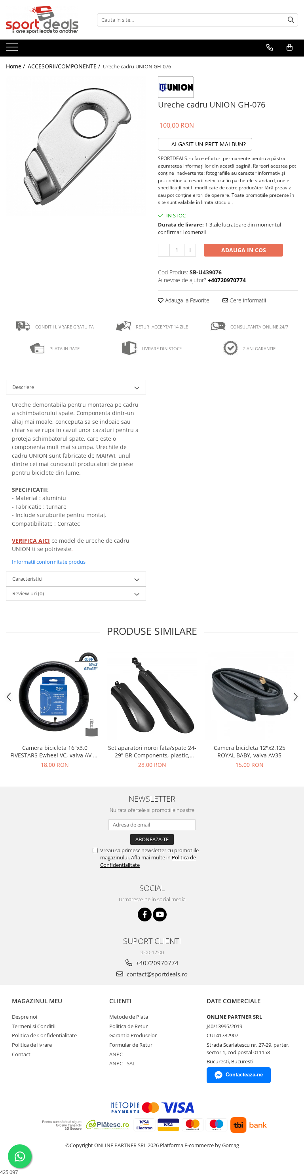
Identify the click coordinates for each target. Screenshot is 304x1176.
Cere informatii (247, 300)
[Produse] (13, 49)
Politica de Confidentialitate (44, 1035)
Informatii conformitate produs (49, 561)
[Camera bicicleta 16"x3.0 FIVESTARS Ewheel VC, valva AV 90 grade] (54, 695)
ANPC (116, 1054)
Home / (16, 66)
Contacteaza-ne (244, 1075)
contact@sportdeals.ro (156, 974)
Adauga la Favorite (186, 300)
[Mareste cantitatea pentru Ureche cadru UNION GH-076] (190, 250)
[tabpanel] (76, 146)
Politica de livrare (32, 1044)
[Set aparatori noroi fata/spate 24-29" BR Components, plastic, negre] (152, 695)
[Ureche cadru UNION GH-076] (76, 146)
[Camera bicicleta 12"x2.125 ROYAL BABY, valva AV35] (249, 695)
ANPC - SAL (122, 1063)
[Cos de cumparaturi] (289, 47)
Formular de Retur (130, 1044)
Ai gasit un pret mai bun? (208, 144)
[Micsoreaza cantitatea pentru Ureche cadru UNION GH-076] (164, 250)
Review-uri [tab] (28, 593)
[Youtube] (160, 914)
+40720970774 (156, 963)
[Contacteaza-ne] (270, 47)
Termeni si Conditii (33, 1026)
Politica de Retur (128, 1026)
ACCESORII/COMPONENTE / (65, 66)
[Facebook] (145, 914)
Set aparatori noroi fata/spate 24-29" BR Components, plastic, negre (152, 751)
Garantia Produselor (133, 1035)
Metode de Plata (128, 1016)
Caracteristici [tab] (27, 578)
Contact (21, 1054)
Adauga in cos (243, 250)
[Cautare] (291, 19)
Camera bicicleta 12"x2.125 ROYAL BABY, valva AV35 (249, 751)
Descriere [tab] (23, 387)
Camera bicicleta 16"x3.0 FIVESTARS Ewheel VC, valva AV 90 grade (54, 751)
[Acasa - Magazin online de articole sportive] (45, 20)
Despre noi (24, 1016)
